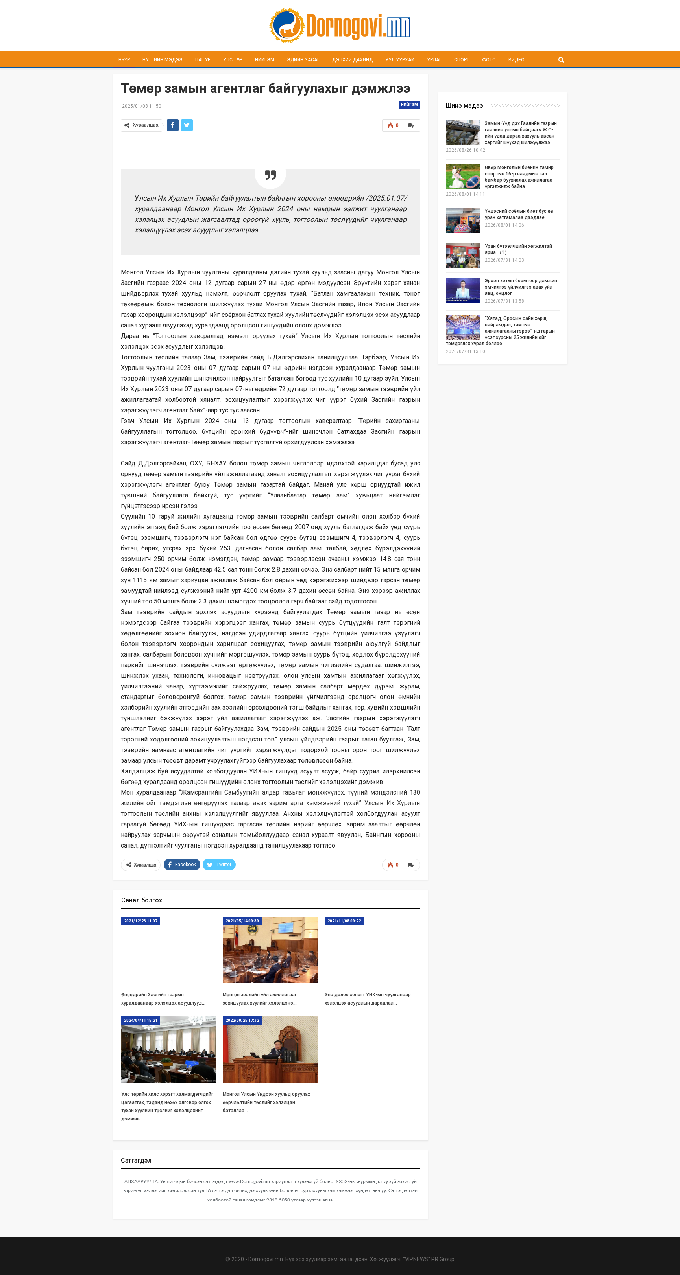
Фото (489, 60)
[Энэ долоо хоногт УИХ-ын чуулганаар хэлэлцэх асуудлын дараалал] (372, 950)
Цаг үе (203, 60)
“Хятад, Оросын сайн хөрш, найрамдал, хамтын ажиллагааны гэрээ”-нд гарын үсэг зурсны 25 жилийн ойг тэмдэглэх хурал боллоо (500, 331)
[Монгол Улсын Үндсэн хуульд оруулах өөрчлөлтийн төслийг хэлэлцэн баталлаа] (270, 1049)
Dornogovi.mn (265, 1259)
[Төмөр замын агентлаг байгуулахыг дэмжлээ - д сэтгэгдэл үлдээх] (411, 125)
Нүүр (124, 60)
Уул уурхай (399, 60)
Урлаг (434, 60)
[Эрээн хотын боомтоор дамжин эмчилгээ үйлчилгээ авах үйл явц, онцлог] (463, 290)
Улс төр (232, 60)
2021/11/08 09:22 (344, 921)
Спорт (461, 60)
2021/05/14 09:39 (242, 921)
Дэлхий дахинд (352, 60)
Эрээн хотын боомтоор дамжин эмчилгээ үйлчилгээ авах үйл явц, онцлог (521, 287)
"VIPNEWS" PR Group (429, 1259)
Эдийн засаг (303, 60)
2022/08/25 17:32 (242, 1020)
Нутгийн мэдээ (162, 60)
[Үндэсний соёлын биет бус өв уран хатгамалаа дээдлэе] (463, 220)
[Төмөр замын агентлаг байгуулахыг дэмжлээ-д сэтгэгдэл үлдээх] (411, 865)
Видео (516, 60)
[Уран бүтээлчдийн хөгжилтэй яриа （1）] (463, 255)
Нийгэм (264, 60)
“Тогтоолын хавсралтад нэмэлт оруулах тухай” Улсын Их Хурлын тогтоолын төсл (281, 336)
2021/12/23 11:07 (140, 921)
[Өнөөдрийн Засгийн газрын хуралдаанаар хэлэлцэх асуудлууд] (168, 950)
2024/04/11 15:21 (140, 1020)
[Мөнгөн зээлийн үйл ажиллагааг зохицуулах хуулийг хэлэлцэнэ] (270, 950)
